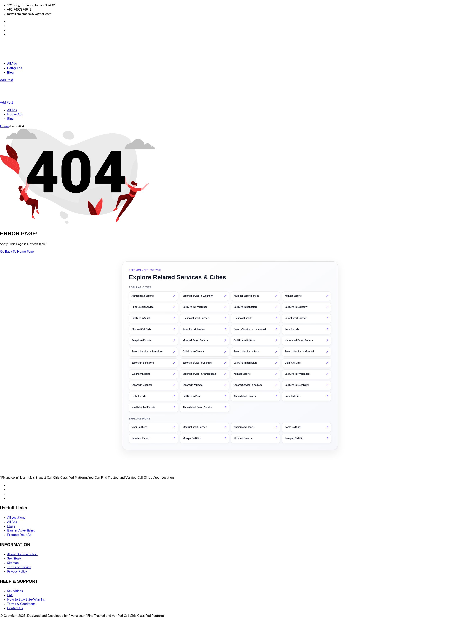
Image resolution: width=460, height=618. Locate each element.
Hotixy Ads (14, 68)
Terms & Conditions (21, 604)
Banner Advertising (20, 530)
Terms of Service (19, 567)
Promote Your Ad (19, 535)
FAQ (10, 595)
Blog (10, 72)
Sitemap (13, 563)
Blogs (11, 526)
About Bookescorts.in (22, 554)
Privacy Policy (17, 571)
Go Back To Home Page (17, 251)
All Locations (16, 517)
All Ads (12, 63)
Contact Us (15, 608)
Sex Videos (15, 591)
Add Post (6, 80)
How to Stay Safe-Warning (26, 599)
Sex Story (14, 558)
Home (4, 126)
